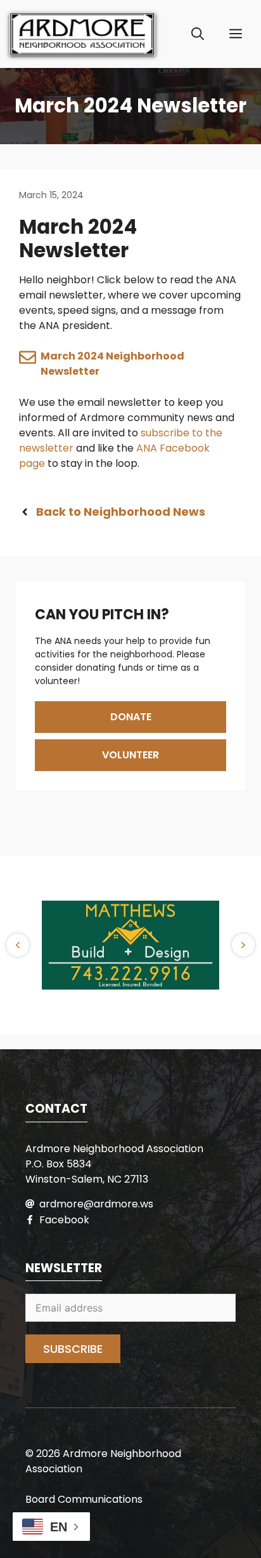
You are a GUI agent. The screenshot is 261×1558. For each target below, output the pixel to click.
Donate (130, 716)
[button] (198, 34)
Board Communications (84, 1499)
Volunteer (130, 755)
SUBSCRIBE (73, 1349)
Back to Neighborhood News (120, 512)
